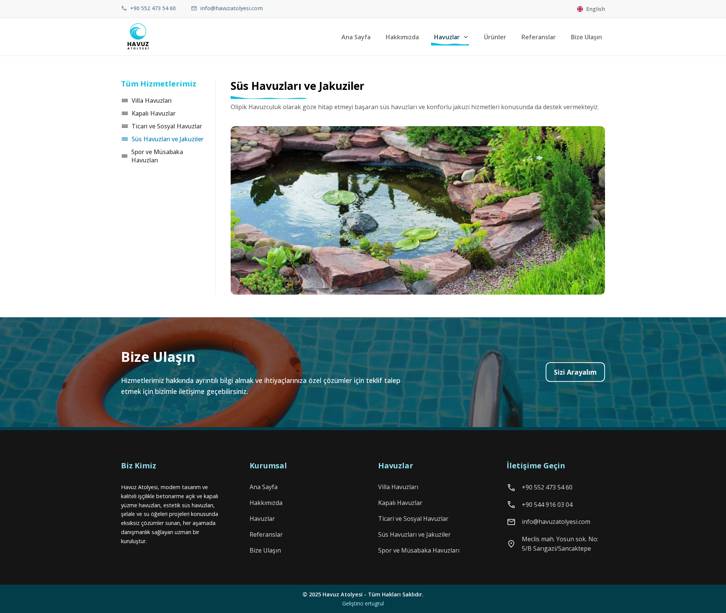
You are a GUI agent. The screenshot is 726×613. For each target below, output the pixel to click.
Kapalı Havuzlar (153, 113)
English (595, 8)
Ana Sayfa (356, 37)
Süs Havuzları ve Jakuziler (167, 139)
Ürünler (495, 37)
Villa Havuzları (152, 100)
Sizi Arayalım (575, 372)
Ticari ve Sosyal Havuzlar (167, 126)
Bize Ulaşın (586, 37)
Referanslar (538, 37)
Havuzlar (447, 37)
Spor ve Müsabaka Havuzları (157, 156)
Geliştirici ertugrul (363, 603)
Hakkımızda (402, 37)
